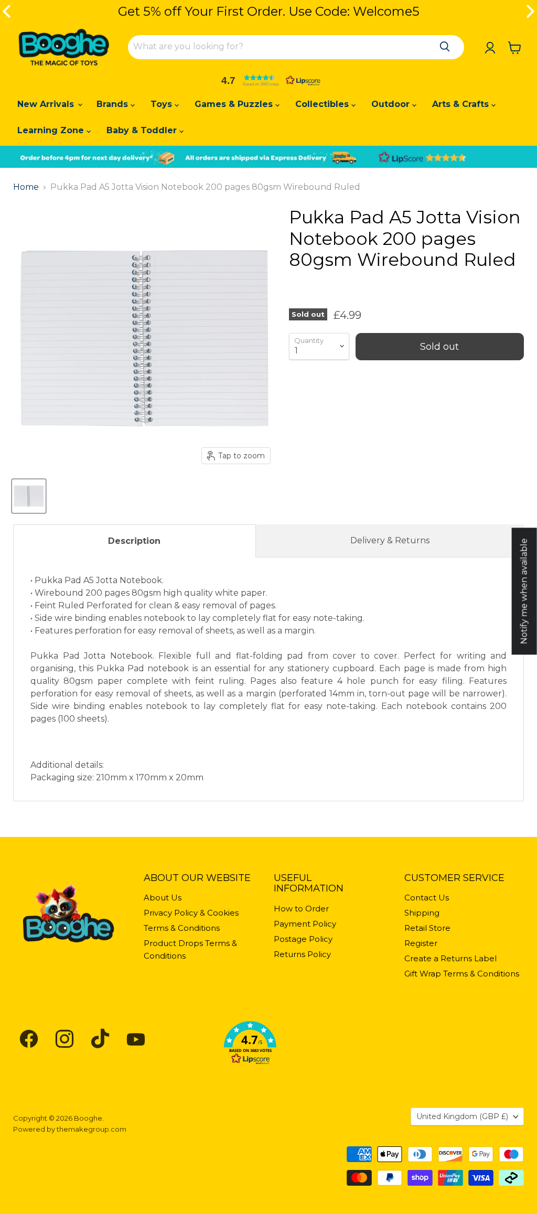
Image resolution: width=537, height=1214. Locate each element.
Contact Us (426, 898)
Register (420, 943)
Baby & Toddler (142, 130)
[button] (268, 80)
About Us (162, 898)
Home (26, 187)
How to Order (301, 909)
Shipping (421, 913)
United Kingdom (462, 1116)
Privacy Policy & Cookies (191, 913)
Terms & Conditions (182, 928)
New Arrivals (47, 104)
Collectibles (323, 104)
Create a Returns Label (450, 958)
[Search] (445, 46)
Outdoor (391, 104)
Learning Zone (52, 130)
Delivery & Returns (389, 540)
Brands (113, 104)
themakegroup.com (91, 1129)
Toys (163, 104)
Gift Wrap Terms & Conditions (461, 974)
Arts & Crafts (461, 104)
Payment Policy (305, 924)
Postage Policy (303, 939)
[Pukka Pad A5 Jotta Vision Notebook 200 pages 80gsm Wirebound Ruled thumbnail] (29, 496)
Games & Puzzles (235, 104)
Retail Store (427, 928)
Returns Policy (302, 954)
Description (134, 541)
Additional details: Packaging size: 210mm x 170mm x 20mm (268, 678)
